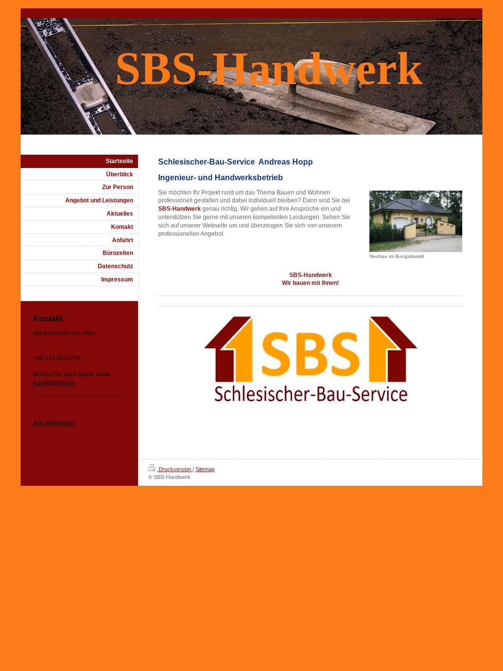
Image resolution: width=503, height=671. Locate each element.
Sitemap (205, 469)
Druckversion (175, 469)
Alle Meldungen (54, 422)
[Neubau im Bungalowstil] (415, 221)
